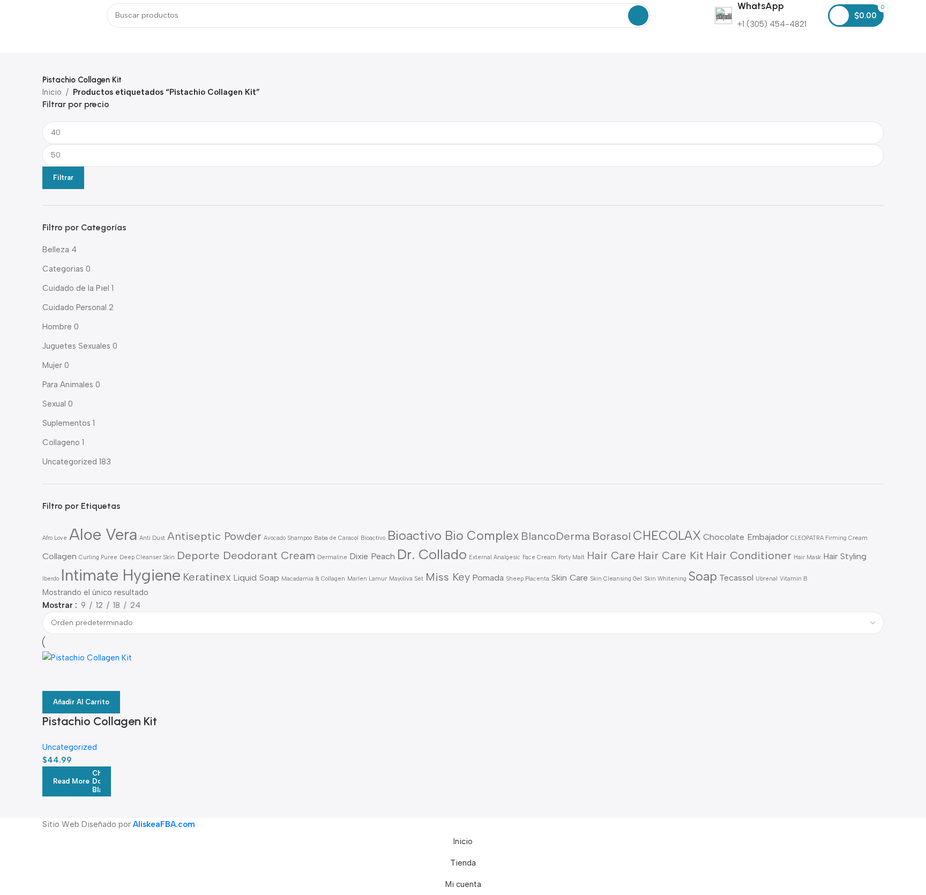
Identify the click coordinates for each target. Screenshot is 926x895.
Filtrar (63, 178)
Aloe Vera (103, 534)
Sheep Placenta (527, 578)
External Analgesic (494, 557)
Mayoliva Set (406, 578)
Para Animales (67, 384)
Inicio (52, 92)
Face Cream (539, 557)
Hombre (57, 327)
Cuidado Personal (74, 307)
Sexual (54, 404)
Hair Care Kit (671, 555)
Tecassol (736, 578)
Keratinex (207, 576)
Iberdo (50, 578)
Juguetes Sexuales (76, 346)
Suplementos (66, 423)
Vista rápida (55, 677)
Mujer (52, 365)
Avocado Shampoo (288, 538)
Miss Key (447, 576)
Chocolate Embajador (745, 537)
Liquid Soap (256, 578)
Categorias (63, 269)
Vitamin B (794, 578)
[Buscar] (638, 15)
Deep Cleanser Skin (147, 557)
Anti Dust (152, 538)
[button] (81, 702)
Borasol (611, 536)
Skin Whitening (665, 578)
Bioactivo (373, 538)
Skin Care (569, 578)
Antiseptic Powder (214, 536)
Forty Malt (571, 557)
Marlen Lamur (367, 578)
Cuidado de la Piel (75, 288)
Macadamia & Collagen (313, 578)
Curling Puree (98, 557)
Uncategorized (69, 462)
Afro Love (54, 538)
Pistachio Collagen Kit (99, 721)
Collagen (59, 556)
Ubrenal (767, 578)
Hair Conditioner (748, 555)
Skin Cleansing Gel (616, 578)
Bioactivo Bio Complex (453, 535)
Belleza (55, 249)
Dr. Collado (432, 554)
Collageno (61, 442)
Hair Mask (807, 557)
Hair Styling (845, 556)
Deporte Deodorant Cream (246, 555)
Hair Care (611, 555)
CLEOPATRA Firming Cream (829, 538)
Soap (703, 576)
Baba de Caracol (336, 538)
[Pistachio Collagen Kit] (87, 656)
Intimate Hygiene (121, 575)
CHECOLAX (667, 535)
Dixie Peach (372, 556)
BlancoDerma (555, 536)
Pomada (488, 578)
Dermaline (332, 557)
